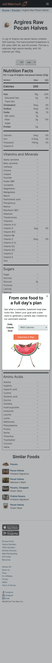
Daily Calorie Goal (10, 327)
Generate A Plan (26, 337)
